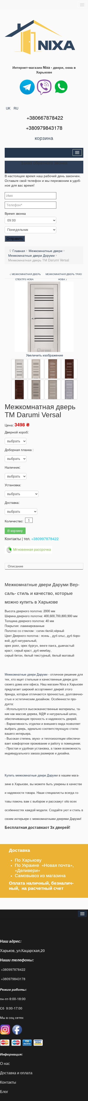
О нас (5, 1063)
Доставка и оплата (16, 1072)
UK (8, 108)
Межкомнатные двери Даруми (26, 674)
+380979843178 (13, 978)
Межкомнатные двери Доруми (31, 255)
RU (16, 108)
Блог (4, 1091)
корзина (44, 137)
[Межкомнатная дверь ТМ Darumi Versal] (19, 369)
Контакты (8, 1082)
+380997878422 (45, 538)
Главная (18, 250)
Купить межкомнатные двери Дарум (30, 775)
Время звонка (15, 213)
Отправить (15, 239)
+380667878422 (45, 117)
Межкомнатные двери (45, 250)
